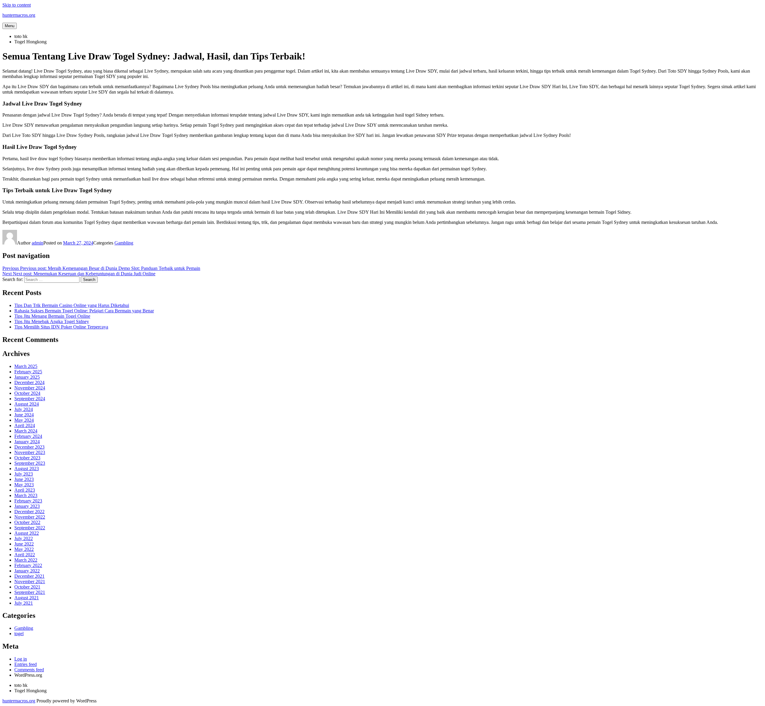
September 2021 (29, 592)
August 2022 (26, 533)
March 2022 (25, 560)
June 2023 (24, 479)
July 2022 (23, 538)
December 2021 (29, 576)
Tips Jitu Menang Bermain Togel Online (52, 316)
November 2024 (29, 387)
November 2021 (29, 581)
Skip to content (16, 4)
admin (37, 242)
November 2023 (29, 452)
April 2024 (24, 425)
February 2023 (28, 500)
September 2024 (29, 398)
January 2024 (27, 441)
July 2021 (23, 603)
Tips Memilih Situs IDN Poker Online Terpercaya (61, 326)
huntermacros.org (18, 15)
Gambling (123, 242)
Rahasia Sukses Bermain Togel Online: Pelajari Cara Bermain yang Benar (84, 310)
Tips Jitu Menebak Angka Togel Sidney (51, 321)
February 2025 (28, 371)
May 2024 (24, 420)
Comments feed (29, 669)
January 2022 (27, 570)
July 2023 (23, 473)
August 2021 (26, 597)
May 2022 (24, 549)
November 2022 (29, 516)
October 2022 (27, 522)
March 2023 (25, 495)
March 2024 (25, 430)
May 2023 (24, 484)
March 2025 (25, 366)
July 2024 (23, 409)
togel (19, 633)
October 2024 (27, 393)
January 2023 (27, 506)
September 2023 (29, 463)
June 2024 (24, 414)
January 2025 (27, 377)
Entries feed (25, 664)
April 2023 (24, 490)
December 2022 (29, 511)
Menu (9, 26)
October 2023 (27, 457)
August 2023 (26, 468)
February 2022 (28, 565)
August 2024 (26, 404)
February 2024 (28, 436)
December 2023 (29, 447)
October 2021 (27, 586)
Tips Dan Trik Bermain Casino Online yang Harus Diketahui (71, 305)
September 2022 (29, 527)
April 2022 (24, 554)
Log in (20, 658)
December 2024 (29, 382)
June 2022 (24, 543)
